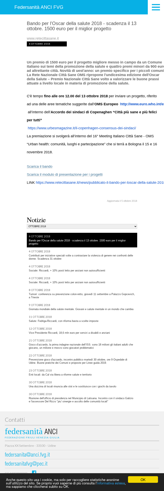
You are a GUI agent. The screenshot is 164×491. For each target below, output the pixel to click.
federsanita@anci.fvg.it (27, 455)
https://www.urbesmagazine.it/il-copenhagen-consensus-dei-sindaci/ (82, 128)
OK (143, 479)
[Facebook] (34, 472)
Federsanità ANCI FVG (38, 7)
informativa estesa (111, 482)
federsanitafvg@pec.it (26, 464)
